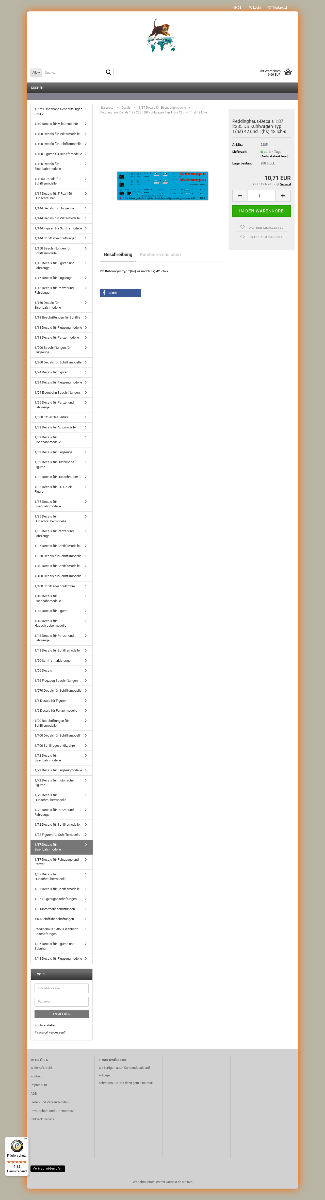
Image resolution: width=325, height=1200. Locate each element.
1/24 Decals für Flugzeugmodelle (58, 382)
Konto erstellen (45, 1025)
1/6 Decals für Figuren (51, 701)
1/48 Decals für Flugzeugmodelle (58, 958)
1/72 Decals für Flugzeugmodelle (58, 770)
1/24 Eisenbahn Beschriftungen (57, 392)
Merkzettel (279, 7)
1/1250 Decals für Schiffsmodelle (47, 181)
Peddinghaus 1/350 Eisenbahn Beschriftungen (56, 931)
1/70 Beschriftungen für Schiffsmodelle (52, 723)
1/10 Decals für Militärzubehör (56, 124)
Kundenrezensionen (160, 254)
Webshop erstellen (146, 1182)
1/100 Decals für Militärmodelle (57, 134)
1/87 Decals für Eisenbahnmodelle (48, 847)
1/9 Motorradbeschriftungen (55, 909)
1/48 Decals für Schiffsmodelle (57, 650)
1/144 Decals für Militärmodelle (57, 218)
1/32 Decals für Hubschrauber (56, 477)
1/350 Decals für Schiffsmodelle (58, 556)
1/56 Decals (43, 670)
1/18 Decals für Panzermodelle (57, 337)
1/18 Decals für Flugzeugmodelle (58, 327)
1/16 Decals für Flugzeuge (53, 278)
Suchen (37, 88)
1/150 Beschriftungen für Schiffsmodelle (53, 250)
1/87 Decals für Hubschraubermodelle (50, 876)
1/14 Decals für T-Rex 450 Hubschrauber (53, 196)
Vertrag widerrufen (48, 1168)
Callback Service (42, 1119)
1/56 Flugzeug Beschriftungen (56, 680)
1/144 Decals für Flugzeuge (54, 208)
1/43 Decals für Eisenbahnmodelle (48, 598)
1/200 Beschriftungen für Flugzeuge (53, 350)
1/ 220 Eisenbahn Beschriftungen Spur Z (58, 111)
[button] (237, 7)
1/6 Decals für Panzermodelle (56, 710)
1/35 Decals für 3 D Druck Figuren (53, 489)
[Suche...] (108, 72)
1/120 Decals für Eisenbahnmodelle (48, 166)
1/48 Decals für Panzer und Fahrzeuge (54, 638)
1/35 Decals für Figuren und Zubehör (54, 946)
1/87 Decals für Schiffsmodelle (57, 889)
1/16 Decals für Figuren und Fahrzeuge (54, 265)
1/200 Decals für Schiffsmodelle (58, 362)
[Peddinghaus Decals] (162, 36)
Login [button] (256, 7)
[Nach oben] (311, 1192)
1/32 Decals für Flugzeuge (53, 452)
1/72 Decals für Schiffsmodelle (57, 824)
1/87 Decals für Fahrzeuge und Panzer (57, 862)
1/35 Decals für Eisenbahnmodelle (48, 504)
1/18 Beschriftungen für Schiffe (57, 317)
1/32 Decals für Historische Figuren (54, 464)
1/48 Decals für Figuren (51, 611)
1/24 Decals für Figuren (51, 372)
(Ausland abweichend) (274, 156)
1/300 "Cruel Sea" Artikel (52, 417)
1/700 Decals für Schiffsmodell (57, 735)
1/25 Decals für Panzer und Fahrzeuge (54, 405)
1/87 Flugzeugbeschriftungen (56, 899)
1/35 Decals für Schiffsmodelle (57, 546)
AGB (33, 1093)
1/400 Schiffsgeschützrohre (55, 586)
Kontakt (36, 1076)
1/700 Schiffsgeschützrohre (55, 745)
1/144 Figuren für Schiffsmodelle (58, 228)
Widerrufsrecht (41, 1068)
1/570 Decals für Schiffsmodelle (58, 690)
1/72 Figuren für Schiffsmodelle (57, 835)
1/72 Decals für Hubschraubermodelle (50, 797)
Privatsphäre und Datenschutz (52, 1111)
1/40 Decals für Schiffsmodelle (57, 566)
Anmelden (62, 1014)
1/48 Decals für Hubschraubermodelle (50, 623)
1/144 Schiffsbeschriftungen (55, 238)
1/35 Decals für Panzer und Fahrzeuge (54, 533)
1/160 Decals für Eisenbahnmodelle (48, 305)
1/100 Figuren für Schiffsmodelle (58, 154)
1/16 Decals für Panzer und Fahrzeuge (54, 290)
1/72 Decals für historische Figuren (54, 782)
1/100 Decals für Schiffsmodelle (58, 144)
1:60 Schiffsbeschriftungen (54, 919)
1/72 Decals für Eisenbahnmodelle (48, 758)
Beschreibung (118, 254)
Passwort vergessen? (50, 1032)
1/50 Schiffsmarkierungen (53, 660)
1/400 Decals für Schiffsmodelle (58, 576)
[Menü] (26, 1140)
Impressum (38, 1085)
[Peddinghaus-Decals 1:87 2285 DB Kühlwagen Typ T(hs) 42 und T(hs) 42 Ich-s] (162, 175)
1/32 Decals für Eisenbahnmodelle (48, 439)
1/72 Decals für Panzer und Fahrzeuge (54, 812)
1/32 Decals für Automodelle (55, 427)
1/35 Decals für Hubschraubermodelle (50, 518)
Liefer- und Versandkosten (49, 1102)
